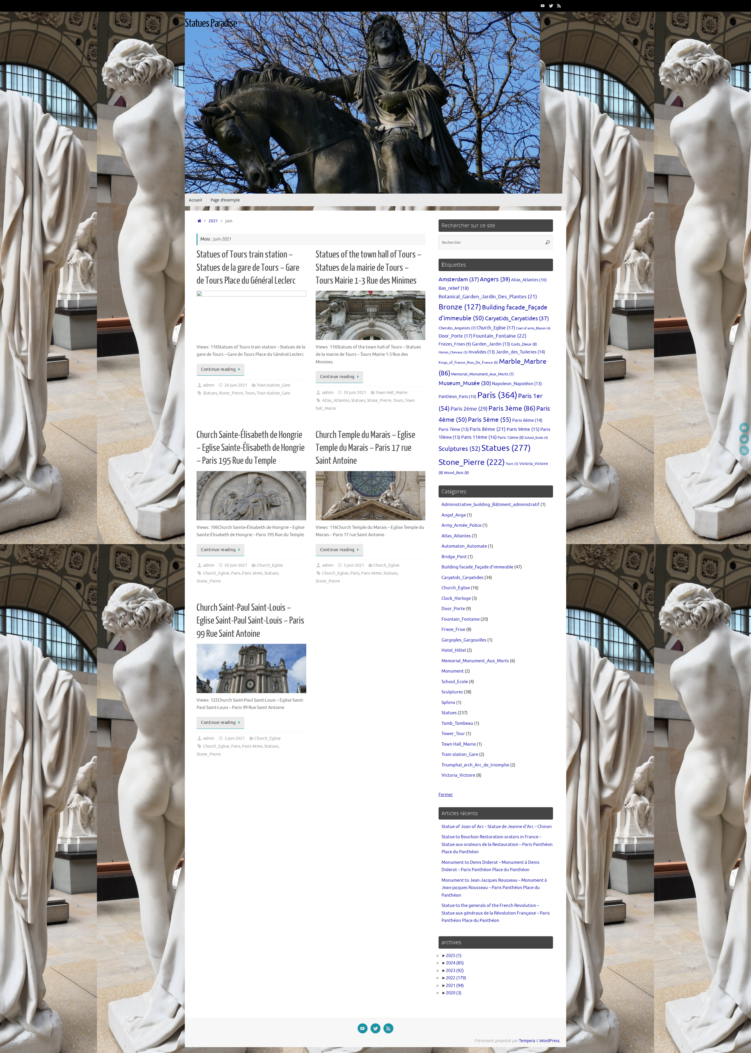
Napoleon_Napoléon (517, 384)
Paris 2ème (469, 408)
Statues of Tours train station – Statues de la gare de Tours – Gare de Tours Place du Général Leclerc (248, 267)
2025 (453, 956)
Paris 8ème (488, 429)
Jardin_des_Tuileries (520, 352)
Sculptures (460, 449)
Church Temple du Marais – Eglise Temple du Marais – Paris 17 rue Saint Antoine (365, 448)
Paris (235, 573)
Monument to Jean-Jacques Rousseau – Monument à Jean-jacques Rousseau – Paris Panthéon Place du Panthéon (494, 888)
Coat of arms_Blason (533, 328)
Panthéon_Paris (457, 396)
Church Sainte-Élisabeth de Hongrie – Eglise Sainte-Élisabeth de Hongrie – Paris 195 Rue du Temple (251, 448)
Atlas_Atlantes (335, 400)
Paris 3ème (252, 573)
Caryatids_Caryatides (517, 318)
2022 (456, 978)
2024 (455, 963)
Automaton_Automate (464, 546)
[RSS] (559, 5)
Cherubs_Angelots (457, 328)
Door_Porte (455, 336)
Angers (495, 279)
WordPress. (549, 1040)
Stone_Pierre (231, 393)
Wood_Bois (456, 472)
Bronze (460, 307)
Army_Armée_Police (461, 525)
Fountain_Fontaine (500, 336)
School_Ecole (536, 438)
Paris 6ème (527, 420)
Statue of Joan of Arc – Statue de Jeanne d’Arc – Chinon (497, 826)
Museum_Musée (465, 383)
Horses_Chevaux (453, 352)
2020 (453, 993)
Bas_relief (454, 288)
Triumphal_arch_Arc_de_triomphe (475, 765)
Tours (250, 393)
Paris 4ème (371, 573)
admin (208, 385)
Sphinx (448, 702)
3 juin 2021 (354, 565)
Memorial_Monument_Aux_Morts (482, 374)
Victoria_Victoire (458, 775)
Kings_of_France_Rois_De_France (468, 362)
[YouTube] (543, 5)
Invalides (481, 352)
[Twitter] (551, 5)
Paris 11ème (479, 437)
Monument (453, 671)
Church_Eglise (270, 565)
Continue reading (218, 369)
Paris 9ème (523, 429)
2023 (455, 971)
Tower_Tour (453, 734)
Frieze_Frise (453, 629)
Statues (210, 393)
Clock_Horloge (456, 598)
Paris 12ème (511, 437)
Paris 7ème (454, 429)
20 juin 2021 (235, 385)
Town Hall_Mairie (391, 392)
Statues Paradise (211, 23)
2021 (213, 221)
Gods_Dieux (524, 344)
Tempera (527, 1040)
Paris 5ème (489, 420)
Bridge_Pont (454, 557)
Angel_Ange (454, 515)
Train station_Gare (273, 385)
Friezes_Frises (455, 344)
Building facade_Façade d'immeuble (477, 567)
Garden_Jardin (491, 344)
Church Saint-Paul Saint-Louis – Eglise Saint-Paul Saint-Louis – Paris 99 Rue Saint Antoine (250, 620)
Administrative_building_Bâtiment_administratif (490, 504)
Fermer (446, 795)
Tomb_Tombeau (457, 723)
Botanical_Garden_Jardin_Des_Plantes (488, 297)
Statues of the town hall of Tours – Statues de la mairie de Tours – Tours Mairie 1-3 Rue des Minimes (368, 267)
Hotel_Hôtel (454, 650)
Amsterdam (459, 279)
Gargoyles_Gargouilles (464, 640)
